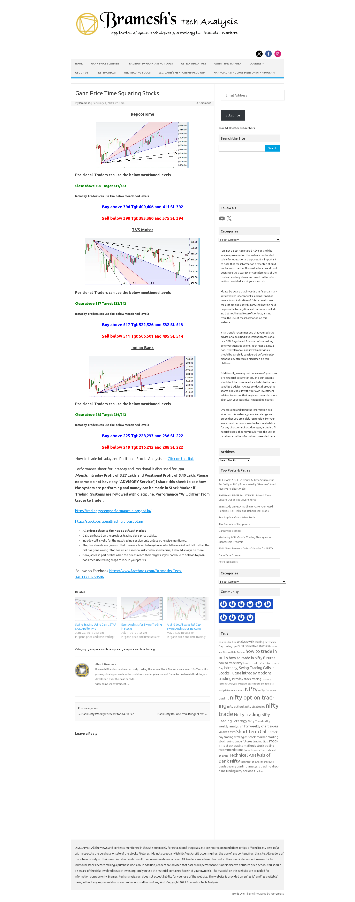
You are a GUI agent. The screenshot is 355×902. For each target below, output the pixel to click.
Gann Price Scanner (105, 63)
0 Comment (203, 103)
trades (223, 766)
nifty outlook (235, 706)
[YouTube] (222, 218)
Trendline (259, 771)
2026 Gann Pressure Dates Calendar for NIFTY (246, 548)
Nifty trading (247, 714)
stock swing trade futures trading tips (243, 741)
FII (238, 646)
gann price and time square (104, 649)
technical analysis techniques (257, 761)
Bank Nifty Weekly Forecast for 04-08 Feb (106, 714)
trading (232, 766)
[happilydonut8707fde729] (223, 604)
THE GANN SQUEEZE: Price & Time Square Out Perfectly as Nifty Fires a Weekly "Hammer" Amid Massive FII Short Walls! (247, 484)
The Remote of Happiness (234, 524)
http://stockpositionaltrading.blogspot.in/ (109, 521)
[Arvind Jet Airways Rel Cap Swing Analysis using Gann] (188, 608)
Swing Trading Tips (254, 750)
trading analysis (248, 766)
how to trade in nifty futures (252, 658)
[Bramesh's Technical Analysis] (157, 36)
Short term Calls (253, 731)
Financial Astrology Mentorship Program (244, 72)
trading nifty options (239, 771)
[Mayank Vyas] (232, 618)
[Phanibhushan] (232, 604)
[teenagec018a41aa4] (268, 604)
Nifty (251, 689)
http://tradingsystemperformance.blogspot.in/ (113, 511)
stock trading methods (241, 745)
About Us (81, 72)
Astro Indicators (193, 63)
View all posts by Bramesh (112, 683)
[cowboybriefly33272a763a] (259, 604)
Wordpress (277, 893)
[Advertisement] (249, 178)
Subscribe (233, 115)
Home (79, 63)
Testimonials (106, 72)
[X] (229, 218)
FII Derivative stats (253, 646)
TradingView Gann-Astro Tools (150, 63)
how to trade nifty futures (258, 663)
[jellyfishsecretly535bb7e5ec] (250, 618)
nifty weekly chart (255, 726)
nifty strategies (255, 706)
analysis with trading (250, 641)
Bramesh (85, 103)
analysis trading (227, 642)
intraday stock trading (246, 679)
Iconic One (238, 893)
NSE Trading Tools (137, 72)
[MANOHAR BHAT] (241, 618)
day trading (271, 642)
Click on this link (181, 459)
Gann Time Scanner (227, 63)
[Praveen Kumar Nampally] (223, 618)
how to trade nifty (230, 663)
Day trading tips (228, 646)
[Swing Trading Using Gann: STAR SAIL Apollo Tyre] (96, 608)
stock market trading (263, 737)
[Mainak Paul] (250, 604)
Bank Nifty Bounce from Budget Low (182, 714)
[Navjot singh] (241, 604)
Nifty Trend (255, 721)
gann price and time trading (138, 649)
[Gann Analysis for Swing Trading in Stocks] (142, 608)
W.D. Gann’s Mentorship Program (182, 72)
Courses (255, 63)
